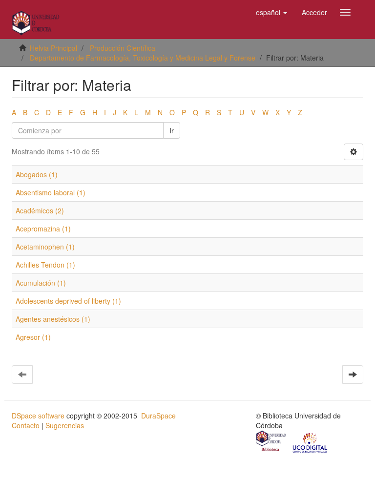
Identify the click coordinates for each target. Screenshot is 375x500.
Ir (171, 130)
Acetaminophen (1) (45, 246)
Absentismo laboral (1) (50, 192)
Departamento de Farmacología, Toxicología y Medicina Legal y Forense (142, 57)
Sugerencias (64, 425)
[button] (271, 12)
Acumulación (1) (41, 283)
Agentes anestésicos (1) (53, 319)
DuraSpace (158, 415)
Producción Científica (122, 48)
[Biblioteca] (271, 442)
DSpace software (38, 415)
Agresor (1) (33, 337)
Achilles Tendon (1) (45, 265)
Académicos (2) (40, 210)
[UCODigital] (310, 442)
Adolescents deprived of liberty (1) (68, 301)
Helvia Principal (53, 48)
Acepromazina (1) (43, 228)
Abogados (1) (37, 174)
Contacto (26, 425)
